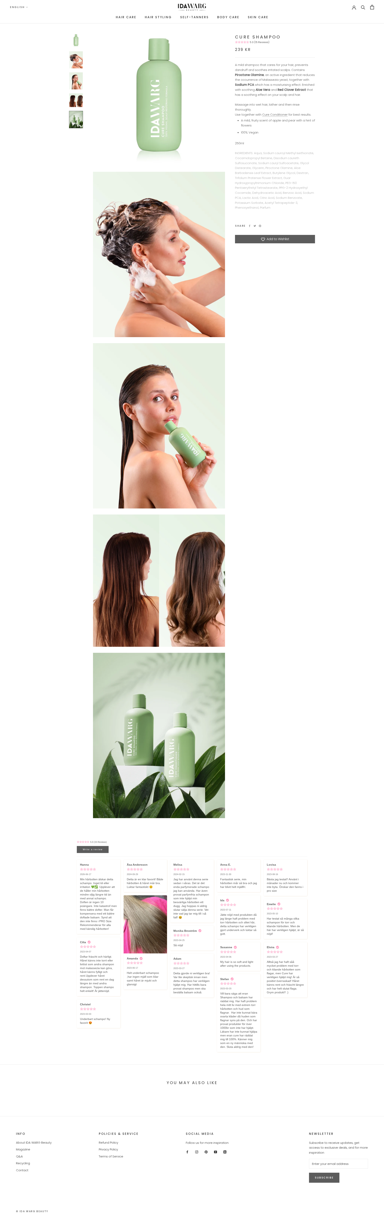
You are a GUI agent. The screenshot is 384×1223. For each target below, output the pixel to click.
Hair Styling (158, 17)
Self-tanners (194, 17)
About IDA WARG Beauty (34, 1142)
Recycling (23, 1163)
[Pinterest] (260, 226)
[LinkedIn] (224, 1151)
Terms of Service (111, 1156)
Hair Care (126, 17)
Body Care (228, 17)
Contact (22, 1170)
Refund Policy (108, 1142)
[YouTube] (215, 1151)
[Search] (363, 7)
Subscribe (324, 1178)
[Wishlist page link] (341, 7)
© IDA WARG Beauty (32, 1211)
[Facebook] (249, 226)
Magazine (23, 1149)
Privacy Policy (108, 1149)
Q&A (19, 1156)
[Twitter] (255, 226)
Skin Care (258, 17)
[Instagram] (196, 1151)
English (17, 7)
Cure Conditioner (275, 114)
